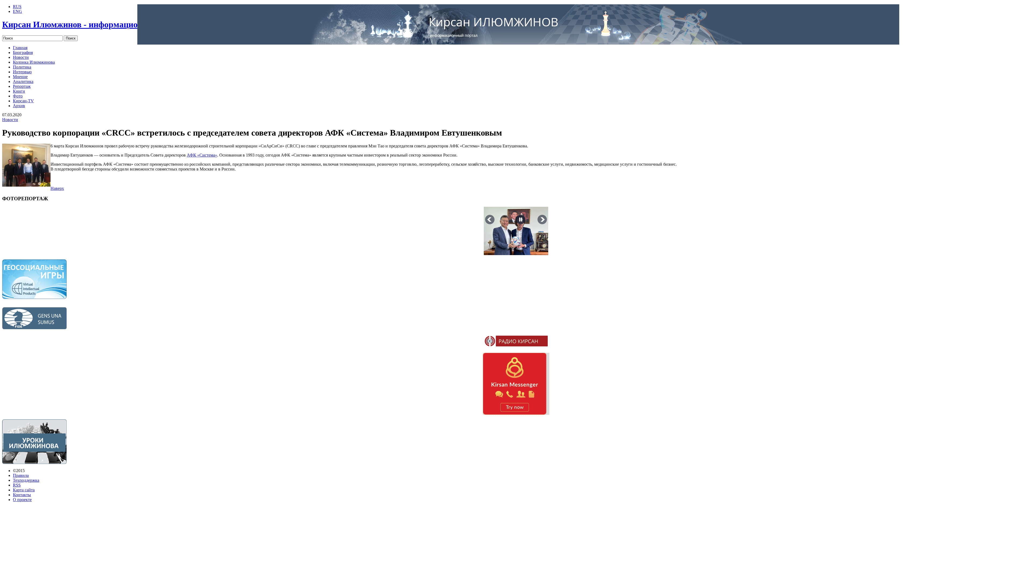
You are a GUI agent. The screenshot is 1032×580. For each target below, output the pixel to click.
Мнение (20, 76)
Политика (22, 67)
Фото (18, 96)
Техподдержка (26, 480)
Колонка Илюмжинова (34, 62)
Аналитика (23, 81)
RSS (17, 485)
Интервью (22, 72)
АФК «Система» (202, 155)
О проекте (22, 499)
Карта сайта (24, 490)
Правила (21, 475)
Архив (19, 105)
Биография (23, 52)
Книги (19, 91)
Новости (21, 57)
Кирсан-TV (23, 101)
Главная (20, 47)
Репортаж (22, 86)
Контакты (22, 494)
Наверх (57, 188)
